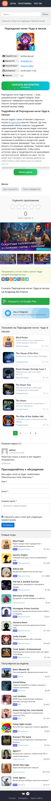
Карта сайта (36, 798)
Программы (24, 3)
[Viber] (19, 279)
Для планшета (10, 189)
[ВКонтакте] (3, 279)
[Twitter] (15, 279)
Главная (5, 21)
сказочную (15, 122)
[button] (48, 225)
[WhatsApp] (23, 279)
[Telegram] (27, 279)
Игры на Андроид (20, 21)
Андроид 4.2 (26, 61)
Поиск (45, 14)
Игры (13, 3)
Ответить (6, 463)
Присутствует (27, 66)
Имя (3, 481)
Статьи (12, 798)
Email (4, 491)
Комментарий (8, 501)
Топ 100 (38, 3)
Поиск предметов (31, 189)
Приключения (38, 21)
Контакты (23, 798)
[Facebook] (7, 279)
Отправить (8, 525)
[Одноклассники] (11, 279)
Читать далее (25, 172)
